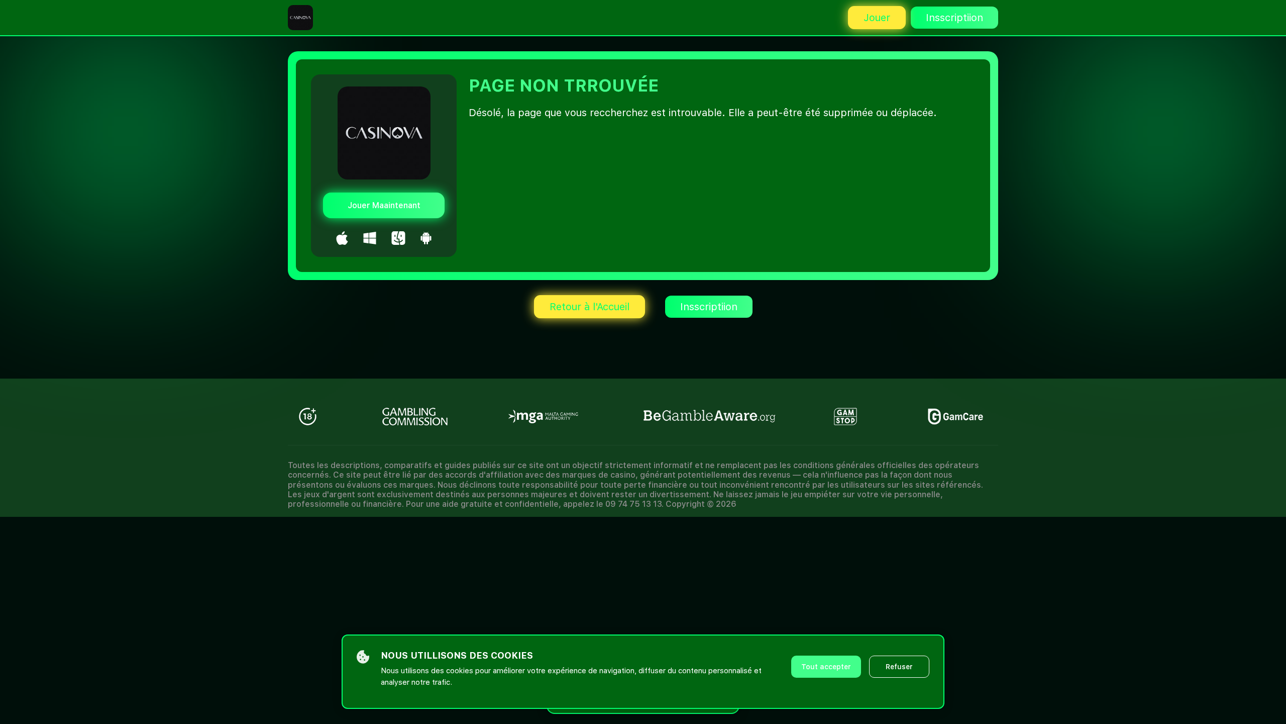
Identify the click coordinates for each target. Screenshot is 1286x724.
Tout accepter (826, 667)
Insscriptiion (954, 18)
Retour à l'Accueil (589, 307)
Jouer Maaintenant (384, 205)
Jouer (877, 18)
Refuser (899, 667)
